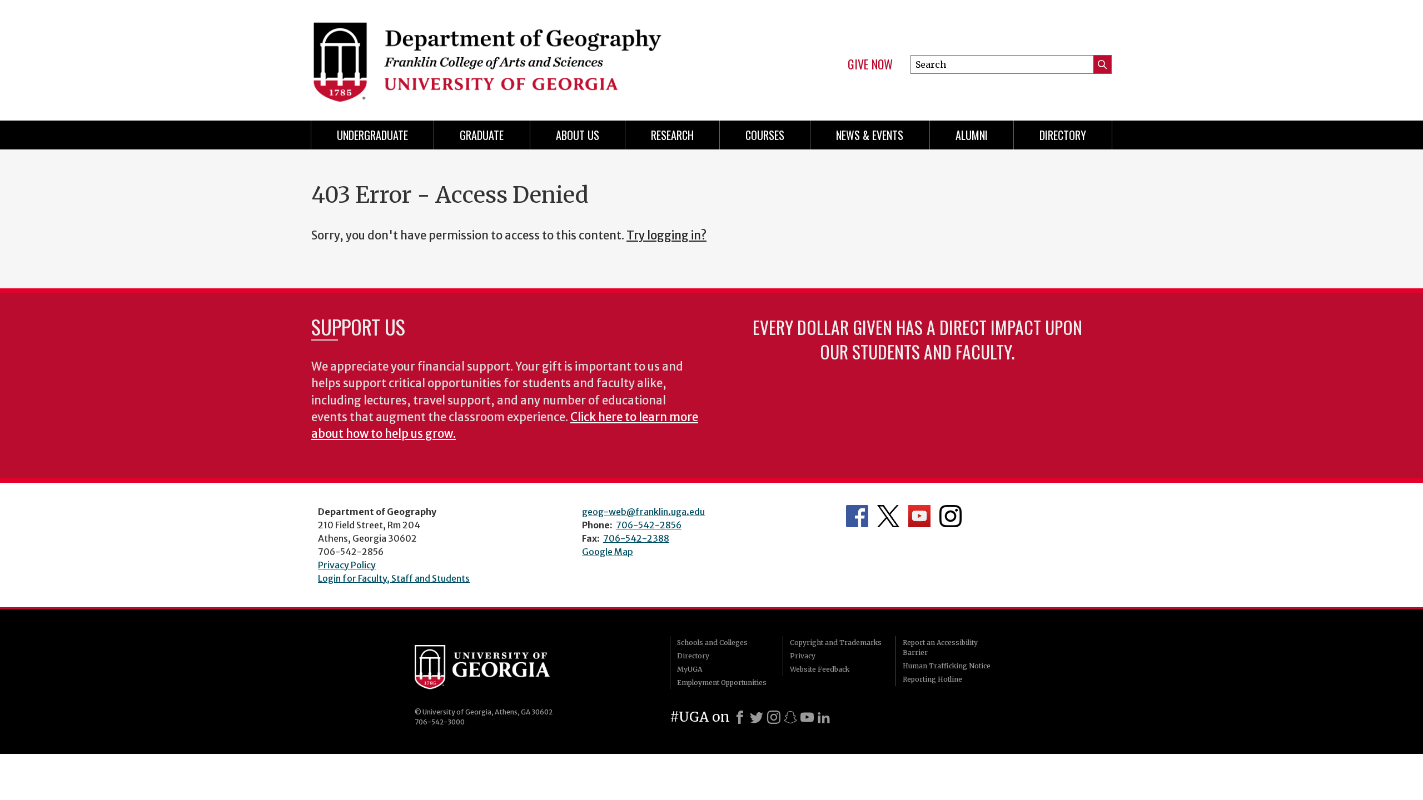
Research (672, 135)
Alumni (972, 135)
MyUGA (689, 669)
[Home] (505, 55)
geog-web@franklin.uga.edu (643, 511)
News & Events (869, 135)
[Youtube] (807, 717)
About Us (577, 135)
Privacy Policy (347, 565)
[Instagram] (773, 717)
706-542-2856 (648, 525)
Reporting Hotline (932, 679)
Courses (764, 135)
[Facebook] (740, 717)
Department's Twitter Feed (888, 516)
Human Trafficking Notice (947, 666)
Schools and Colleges (712, 642)
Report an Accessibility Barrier (940, 647)
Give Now (870, 64)
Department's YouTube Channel (919, 516)
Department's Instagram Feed (950, 516)
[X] (756, 717)
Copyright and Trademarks (836, 642)
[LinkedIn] (823, 717)
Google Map (607, 551)
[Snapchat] (790, 717)
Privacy (802, 656)
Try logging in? (666, 235)
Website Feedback (819, 669)
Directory (1062, 135)
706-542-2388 (636, 538)
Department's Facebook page (857, 516)
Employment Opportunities (722, 682)
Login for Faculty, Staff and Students (394, 578)
